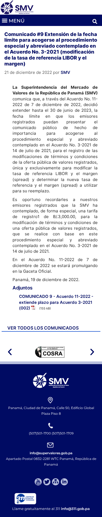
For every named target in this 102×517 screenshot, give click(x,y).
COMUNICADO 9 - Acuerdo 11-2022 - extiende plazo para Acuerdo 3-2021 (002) (56, 302)
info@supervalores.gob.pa (51, 453)
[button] (13, 20)
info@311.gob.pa (75, 508)
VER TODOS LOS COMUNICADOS (43, 328)
